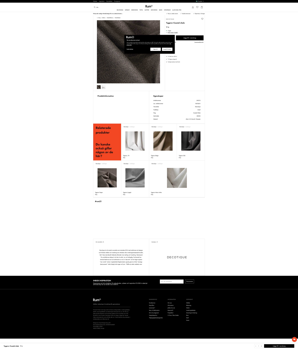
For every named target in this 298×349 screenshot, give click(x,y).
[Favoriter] (197, 7)
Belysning (188, 305)
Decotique (197, 107)
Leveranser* (152, 307)
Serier (187, 320)
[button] (200, 1)
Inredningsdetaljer (190, 310)
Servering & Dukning (191, 312)
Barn (187, 315)
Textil (187, 317)
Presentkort (170, 312)
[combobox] (200, 1)
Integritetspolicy (153, 315)
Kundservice (152, 303)
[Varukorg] (201, 7)
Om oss (170, 303)
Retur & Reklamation (154, 310)
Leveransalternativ (199, 42)
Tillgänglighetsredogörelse (156, 317)
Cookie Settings (130, 49)
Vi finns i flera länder (173, 315)
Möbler (188, 303)
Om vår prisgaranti (154, 312)
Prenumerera (189, 281)
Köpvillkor (151, 305)
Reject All (156, 49)
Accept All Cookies (167, 49)
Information (171, 305)
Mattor (188, 307)
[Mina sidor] (192, 7)
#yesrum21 (170, 310)
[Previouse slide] (100, 53)
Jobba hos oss (171, 307)
